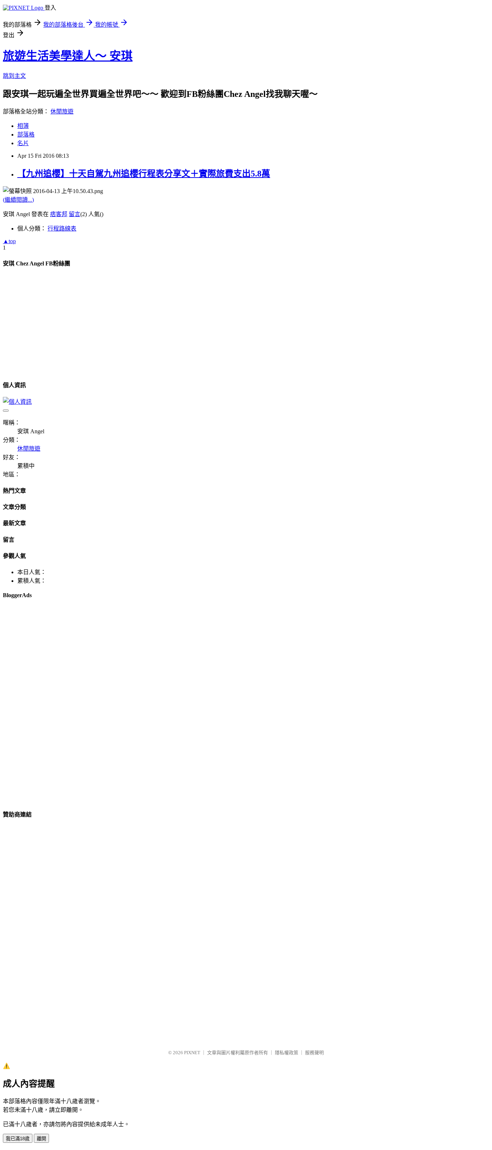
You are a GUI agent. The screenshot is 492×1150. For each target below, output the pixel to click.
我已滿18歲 (18, 1138)
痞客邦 (58, 214)
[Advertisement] (39, 335)
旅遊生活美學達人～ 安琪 (68, 55)
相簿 (23, 126)
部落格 (26, 134)
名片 (23, 143)
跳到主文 (14, 76)
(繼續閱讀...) (18, 200)
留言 (74, 214)
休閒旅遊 (61, 111)
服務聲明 (314, 1052)
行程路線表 (62, 228)
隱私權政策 (286, 1052)
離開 (41, 1138)
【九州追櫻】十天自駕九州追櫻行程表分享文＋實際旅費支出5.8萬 (143, 173)
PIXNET (192, 1052)
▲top (9, 241)
